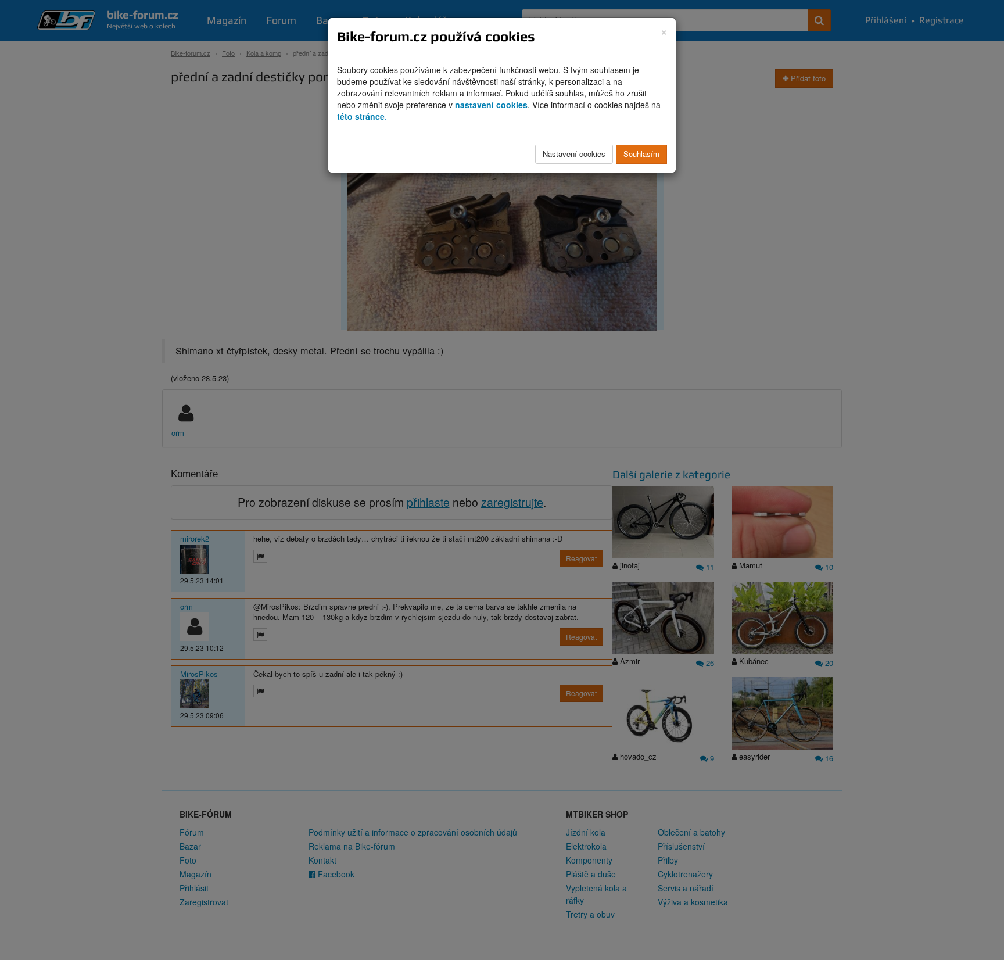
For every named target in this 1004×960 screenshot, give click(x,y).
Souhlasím (641, 153)
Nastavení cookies (574, 153)
